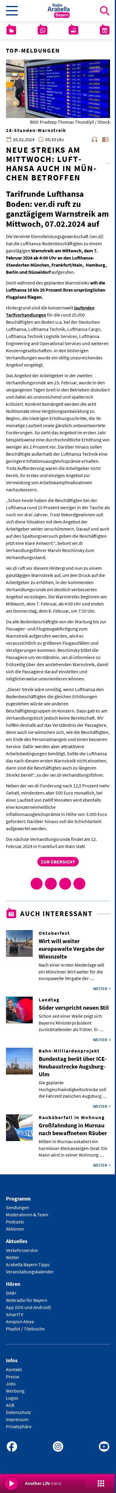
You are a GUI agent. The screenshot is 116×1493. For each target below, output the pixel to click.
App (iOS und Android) (28, 1307)
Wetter (12, 1257)
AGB (10, 1405)
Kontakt (14, 1369)
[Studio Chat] (42, 30)
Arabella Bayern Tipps (28, 1264)
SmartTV (14, 1314)
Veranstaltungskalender (30, 1272)
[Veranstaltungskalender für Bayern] (104, 30)
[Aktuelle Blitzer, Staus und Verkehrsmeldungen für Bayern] (73, 30)
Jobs (11, 1384)
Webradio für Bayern (26, 1300)
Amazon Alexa (20, 1321)
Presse (12, 1376)
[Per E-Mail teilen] (79, 884)
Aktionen (15, 1229)
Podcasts (15, 1222)
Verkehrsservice (22, 1250)
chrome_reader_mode (105, 139)
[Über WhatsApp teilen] (65, 884)
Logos (12, 1398)
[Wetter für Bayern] (11, 30)
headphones (94, 139)
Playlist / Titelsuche (25, 1329)
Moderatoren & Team (27, 1214)
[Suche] (104, 10)
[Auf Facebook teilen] (37, 884)
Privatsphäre (19, 1426)
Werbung (15, 1391)
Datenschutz (18, 1412)
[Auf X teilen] (51, 884)
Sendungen (17, 1207)
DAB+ (11, 1293)
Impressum (17, 1419)
